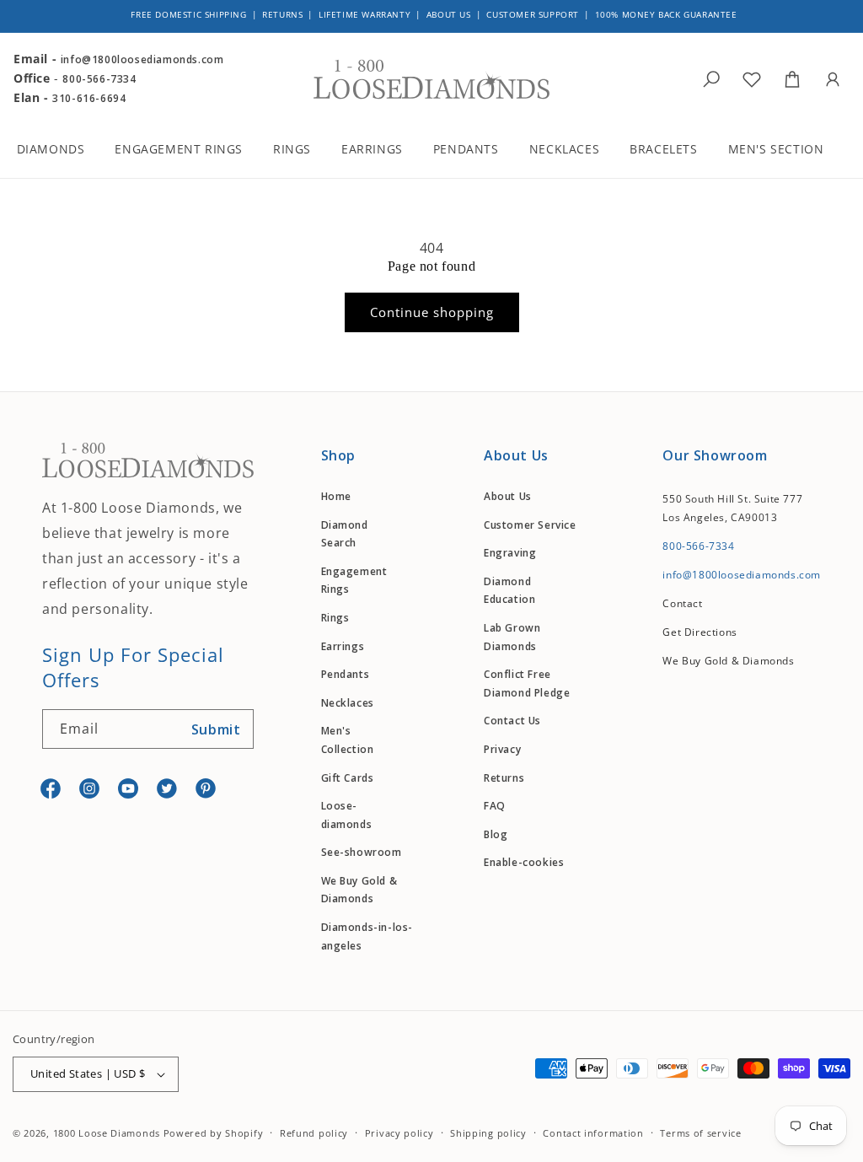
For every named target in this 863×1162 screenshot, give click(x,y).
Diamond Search (344, 534)
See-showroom (361, 852)
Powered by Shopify (213, 1133)
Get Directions (699, 632)
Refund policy (314, 1133)
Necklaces (347, 703)
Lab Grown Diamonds (512, 637)
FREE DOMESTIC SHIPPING (188, 14)
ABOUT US (448, 14)
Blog (495, 834)
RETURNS (282, 14)
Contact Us (512, 720)
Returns (504, 778)
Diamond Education (509, 590)
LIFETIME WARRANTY (364, 14)
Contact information (593, 1133)
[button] (62, 151)
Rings (335, 618)
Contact (682, 603)
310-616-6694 (89, 98)
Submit (216, 729)
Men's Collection (347, 740)
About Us (508, 496)
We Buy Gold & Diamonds (359, 890)
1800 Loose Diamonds (106, 1133)
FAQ (495, 806)
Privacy (502, 749)
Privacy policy (399, 1133)
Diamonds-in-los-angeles (367, 936)
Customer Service (530, 525)
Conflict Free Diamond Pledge (527, 683)
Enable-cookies (524, 862)
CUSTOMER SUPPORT (532, 14)
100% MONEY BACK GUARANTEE (666, 14)
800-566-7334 (99, 79)
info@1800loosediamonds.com (142, 59)
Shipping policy (488, 1133)
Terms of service (700, 1133)
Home (336, 496)
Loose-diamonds (347, 815)
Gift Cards (347, 778)
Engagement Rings (354, 580)
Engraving (510, 553)
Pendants (345, 674)
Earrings (343, 646)
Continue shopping (432, 312)
